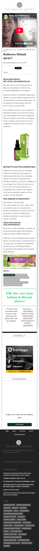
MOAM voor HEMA (10, 540)
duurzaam (27, 522)
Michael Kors (27, 543)
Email (19, 418)
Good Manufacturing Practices (16, 282)
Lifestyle (9, 49)
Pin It (5, 72)
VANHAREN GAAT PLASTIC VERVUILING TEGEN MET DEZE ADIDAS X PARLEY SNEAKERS (28, 318)
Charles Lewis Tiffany (12, 528)
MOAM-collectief (10, 534)
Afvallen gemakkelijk (20, 277)
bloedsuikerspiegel (11, 280)
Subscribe (19, 424)
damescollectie (10, 516)
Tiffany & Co (29, 525)
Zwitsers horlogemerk (12, 537)
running (23, 508)
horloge (21, 516)
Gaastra (7, 508)
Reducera (18, 285)
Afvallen (7, 277)
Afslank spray (21, 275)
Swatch (7, 546)
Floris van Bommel (23, 505)
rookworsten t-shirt (12, 543)
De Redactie (15, 452)
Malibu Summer (9, 519)
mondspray (8, 285)
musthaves (8, 511)
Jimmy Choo (8, 525)
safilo (6, 531)
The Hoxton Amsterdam (12, 522)
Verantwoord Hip (19, 50)
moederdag (26, 528)
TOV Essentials (16, 531)
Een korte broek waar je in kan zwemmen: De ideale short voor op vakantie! (11, 316)
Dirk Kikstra (18, 525)
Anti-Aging (22, 534)
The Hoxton (21, 519)
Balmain (15, 508)
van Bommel (24, 511)
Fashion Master (10, 63)
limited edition (9, 505)
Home (7, 431)
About (14, 431)
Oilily (16, 511)
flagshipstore (23, 540)
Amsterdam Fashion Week (13, 514)
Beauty (31, 431)
